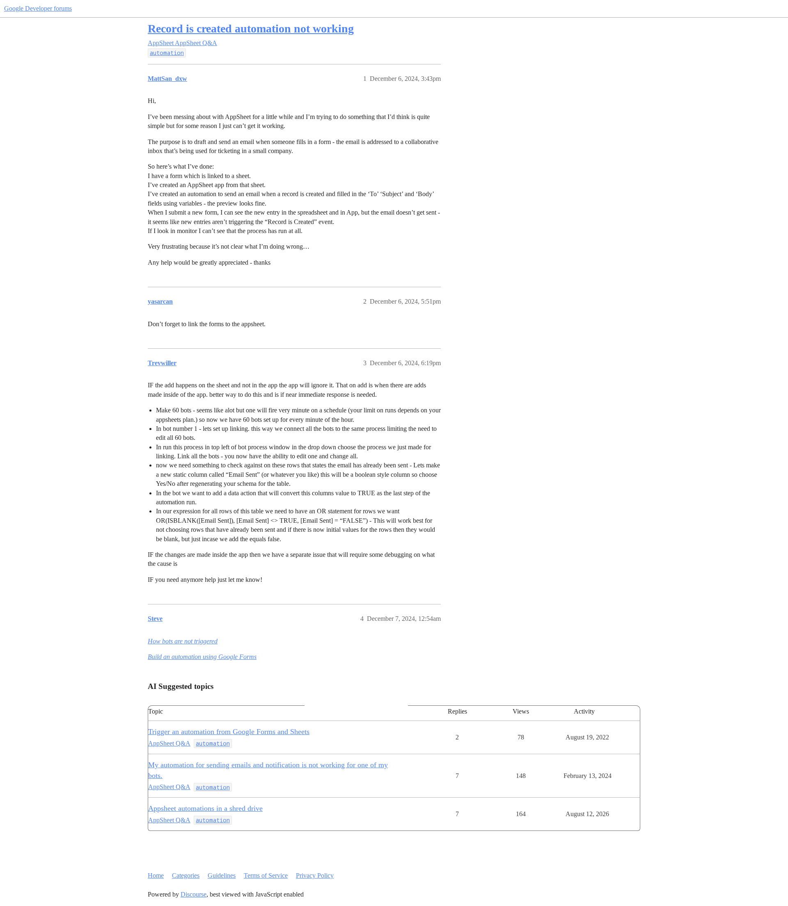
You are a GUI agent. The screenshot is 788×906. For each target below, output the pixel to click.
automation (167, 53)
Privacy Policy (315, 875)
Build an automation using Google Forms (202, 656)
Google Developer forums (38, 8)
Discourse (193, 894)
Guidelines (222, 875)
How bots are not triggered (183, 641)
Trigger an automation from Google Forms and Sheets (228, 732)
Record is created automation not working (251, 28)
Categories (185, 875)
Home (156, 875)
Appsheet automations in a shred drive (205, 808)
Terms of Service (266, 875)
